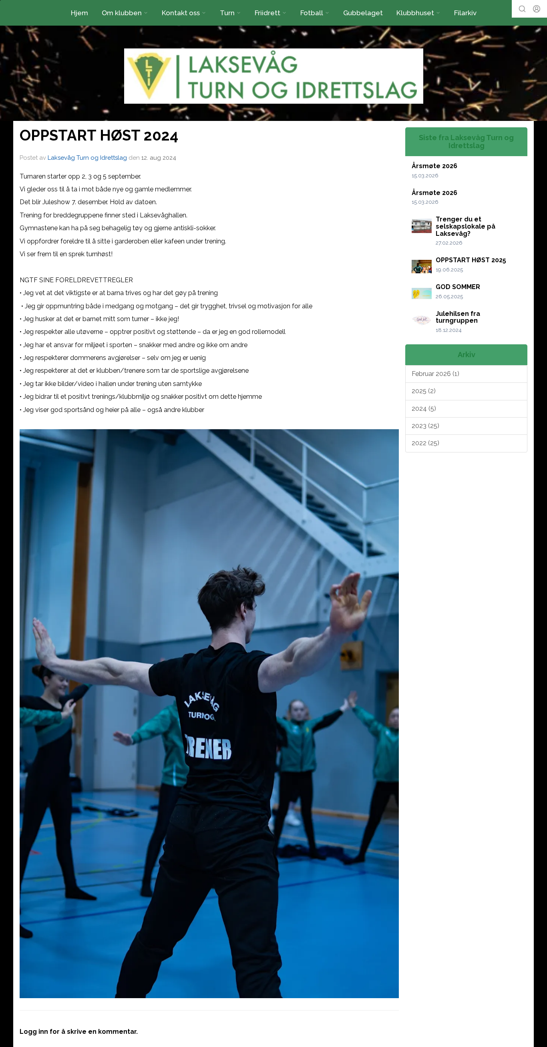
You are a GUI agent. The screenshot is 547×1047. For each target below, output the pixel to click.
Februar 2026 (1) (435, 374)
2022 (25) (425, 443)
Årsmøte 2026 (434, 166)
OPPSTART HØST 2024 (99, 135)
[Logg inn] (536, 9)
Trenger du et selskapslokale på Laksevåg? (465, 226)
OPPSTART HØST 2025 (471, 260)
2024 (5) (424, 408)
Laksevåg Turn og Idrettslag (87, 157)
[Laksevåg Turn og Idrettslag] (273, 76)
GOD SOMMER (458, 287)
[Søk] (522, 9)
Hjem (79, 13)
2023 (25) (425, 426)
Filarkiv (465, 13)
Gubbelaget (363, 13)
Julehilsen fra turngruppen (458, 317)
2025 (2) (424, 391)
